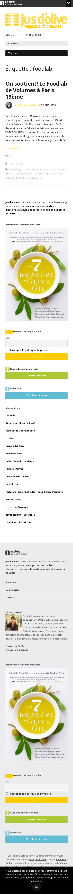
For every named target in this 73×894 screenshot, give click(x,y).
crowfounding (30, 169)
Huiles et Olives (14, 468)
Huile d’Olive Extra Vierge (19, 461)
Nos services (12, 589)
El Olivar (10, 438)
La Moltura (11, 484)
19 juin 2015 (48, 105)
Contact (10, 597)
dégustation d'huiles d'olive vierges (43, 619)
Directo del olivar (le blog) (20, 423)
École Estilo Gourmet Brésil (20, 430)
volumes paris (34, 177)
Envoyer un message (17, 649)
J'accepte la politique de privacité (30, 350)
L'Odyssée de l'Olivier (17, 476)
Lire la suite (12, 148)
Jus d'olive (11, 202)
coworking (15, 169)
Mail (7, 337)
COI (64, 627)
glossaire (10, 209)
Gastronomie (16, 163)
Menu (14, 53)
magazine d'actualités (41, 206)
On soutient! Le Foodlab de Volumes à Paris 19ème (36, 90)
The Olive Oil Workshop (18, 522)
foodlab (20, 177)
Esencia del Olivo (14, 445)
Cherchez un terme (36, 395)
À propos (10, 582)
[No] (68, 880)
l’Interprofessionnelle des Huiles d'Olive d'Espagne (34, 491)
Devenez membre (36, 375)
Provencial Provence (16, 507)
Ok (36, 887)
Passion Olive (13, 499)
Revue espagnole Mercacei (20, 514)
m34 (31, 859)
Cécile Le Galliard (29, 105)
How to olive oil (14, 453)
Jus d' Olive (41, 859)
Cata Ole (10, 415)
